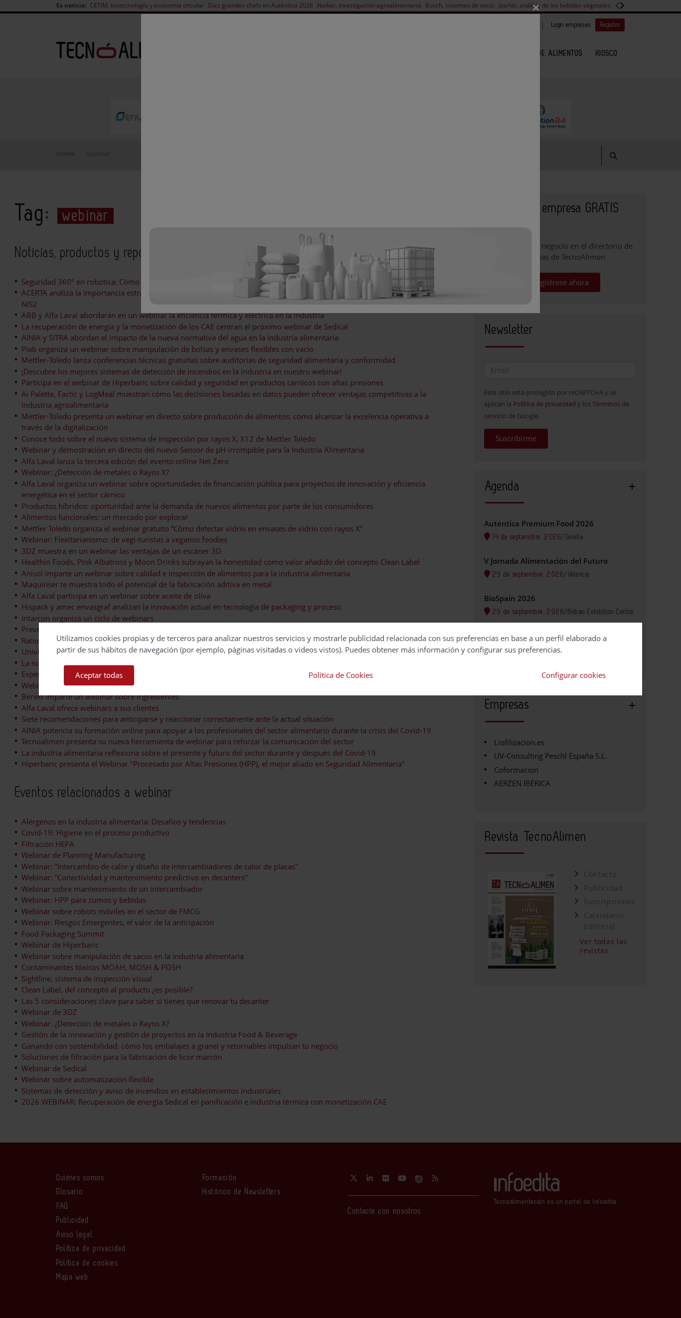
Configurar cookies (573, 675)
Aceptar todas (99, 675)
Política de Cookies (341, 675)
